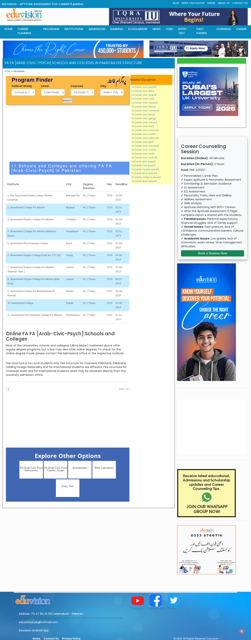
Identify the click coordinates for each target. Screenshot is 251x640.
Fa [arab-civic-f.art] (143, 98)
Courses (77, 86)
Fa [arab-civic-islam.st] (145, 130)
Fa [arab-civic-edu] (143, 90)
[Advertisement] (68, 133)
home (9, 29)
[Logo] (68, 599)
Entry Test (182, 31)
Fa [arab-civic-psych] (144, 87)
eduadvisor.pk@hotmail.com (38, 622)
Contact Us (240, 3)
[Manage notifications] (242, 631)
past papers (201, 31)
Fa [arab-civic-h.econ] (144, 122)
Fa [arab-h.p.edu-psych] (145, 169)
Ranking (117, 29)
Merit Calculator (193, 3)
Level (45, 86)
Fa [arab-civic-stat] (143, 153)
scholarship (137, 29)
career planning (24, 31)
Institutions (74, 29)
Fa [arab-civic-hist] (143, 126)
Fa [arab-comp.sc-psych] (146, 177)
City (103, 86)
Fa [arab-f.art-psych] (144, 165)
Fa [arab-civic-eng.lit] (144, 94)
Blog (176, 3)
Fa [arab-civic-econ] (143, 114)
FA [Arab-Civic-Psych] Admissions (31, 469)
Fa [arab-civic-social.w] (145, 145)
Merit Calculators (104, 467)
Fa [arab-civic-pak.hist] (145, 138)
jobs (169, 29)
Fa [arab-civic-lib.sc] (143, 106)
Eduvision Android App (34, 630)
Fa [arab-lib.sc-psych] (144, 173)
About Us (224, 3)
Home (7, 71)
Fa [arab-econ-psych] (144, 181)
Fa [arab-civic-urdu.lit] (144, 157)
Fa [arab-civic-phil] (143, 141)
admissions (96, 29)
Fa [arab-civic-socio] (144, 149)
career (241, 29)
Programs (51, 29)
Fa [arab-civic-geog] (144, 118)
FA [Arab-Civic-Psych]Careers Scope (55, 469)
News (157, 29)
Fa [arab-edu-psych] (144, 161)
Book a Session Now (212, 253)
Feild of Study (22, 86)
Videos (211, 3)
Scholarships (80, 467)
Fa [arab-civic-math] (144, 134)
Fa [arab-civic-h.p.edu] (144, 102)
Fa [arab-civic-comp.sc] (145, 110)
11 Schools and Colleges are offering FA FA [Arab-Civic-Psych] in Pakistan (61, 168)
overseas (223, 29)
